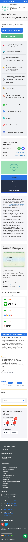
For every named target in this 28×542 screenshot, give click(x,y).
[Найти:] (14, 400)
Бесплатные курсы (6, 477)
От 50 (13, 424)
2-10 (8, 420)
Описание (14, 177)
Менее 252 (6, 432)
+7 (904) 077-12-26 (8, 514)
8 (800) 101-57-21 (20, 152)
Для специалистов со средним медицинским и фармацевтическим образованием (12, 363)
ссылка (9, 285)
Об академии (5, 471)
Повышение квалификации (8, 469)
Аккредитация (5, 485)
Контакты (4, 473)
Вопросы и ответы (14, 190)
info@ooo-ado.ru (8, 509)
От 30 (6, 424)
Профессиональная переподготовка (10, 467)
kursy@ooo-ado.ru (20, 155)
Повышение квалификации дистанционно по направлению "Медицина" (11, 360)
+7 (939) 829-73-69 (11, 503)
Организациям (5, 487)
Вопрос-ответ (5, 483)
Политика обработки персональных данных (11, 481)
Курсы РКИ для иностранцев (8, 475)
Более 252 (14, 432)
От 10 (14, 420)
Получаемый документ (14, 186)
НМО (2, 366)
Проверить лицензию (6, 533)
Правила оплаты (6, 479)
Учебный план (14, 181)
